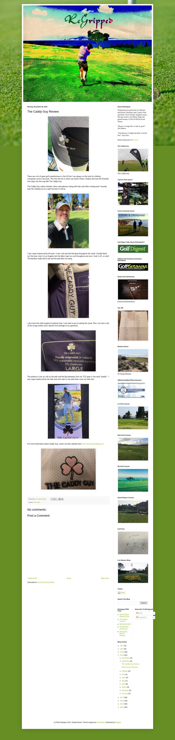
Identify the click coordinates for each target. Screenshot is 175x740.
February (125, 690)
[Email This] (52, 499)
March (124, 687)
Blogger (118, 722)
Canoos (135, 140)
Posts (140, 613)
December (126, 658)
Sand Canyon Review (130, 667)
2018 (122, 655)
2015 (122, 704)
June (124, 678)
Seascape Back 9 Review (123, 634)
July (123, 674)
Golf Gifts (37, 502)
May (124, 681)
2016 (122, 701)
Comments (142, 617)
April (124, 684)
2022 (122, 646)
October (125, 671)
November (126, 661)
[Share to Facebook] (59, 499)
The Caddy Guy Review (130, 664)
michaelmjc (100, 722)
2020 (122, 649)
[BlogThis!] (54, 499)
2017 (122, 697)
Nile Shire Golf (125, 624)
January (125, 694)
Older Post (105, 578)
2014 (122, 707)
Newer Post (32, 578)
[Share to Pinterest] (62, 499)
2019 (122, 652)
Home (69, 578)
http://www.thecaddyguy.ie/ (93, 444)
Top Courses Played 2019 (124, 615)
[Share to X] (57, 499)
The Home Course (123, 620)
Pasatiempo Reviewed (124, 628)
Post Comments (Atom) (46, 582)
